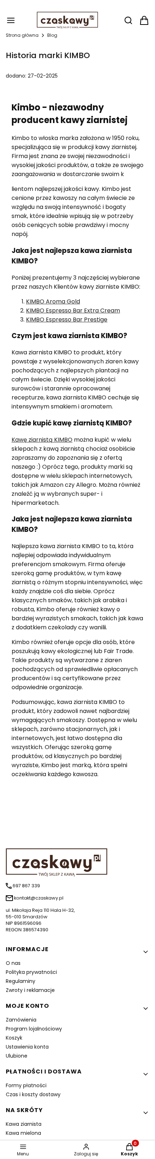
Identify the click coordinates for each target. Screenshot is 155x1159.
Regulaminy (20, 981)
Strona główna (22, 35)
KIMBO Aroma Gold (53, 301)
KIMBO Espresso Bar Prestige (66, 319)
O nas (13, 963)
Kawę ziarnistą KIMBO (42, 440)
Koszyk (14, 1037)
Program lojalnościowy (34, 1028)
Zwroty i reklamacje (30, 990)
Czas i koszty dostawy (33, 1094)
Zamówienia (21, 1019)
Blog (52, 35)
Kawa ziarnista (23, 1124)
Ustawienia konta (27, 1046)
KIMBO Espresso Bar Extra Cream (73, 310)
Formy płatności (26, 1085)
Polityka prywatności (31, 972)
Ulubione (16, 1055)
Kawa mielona (23, 1133)
